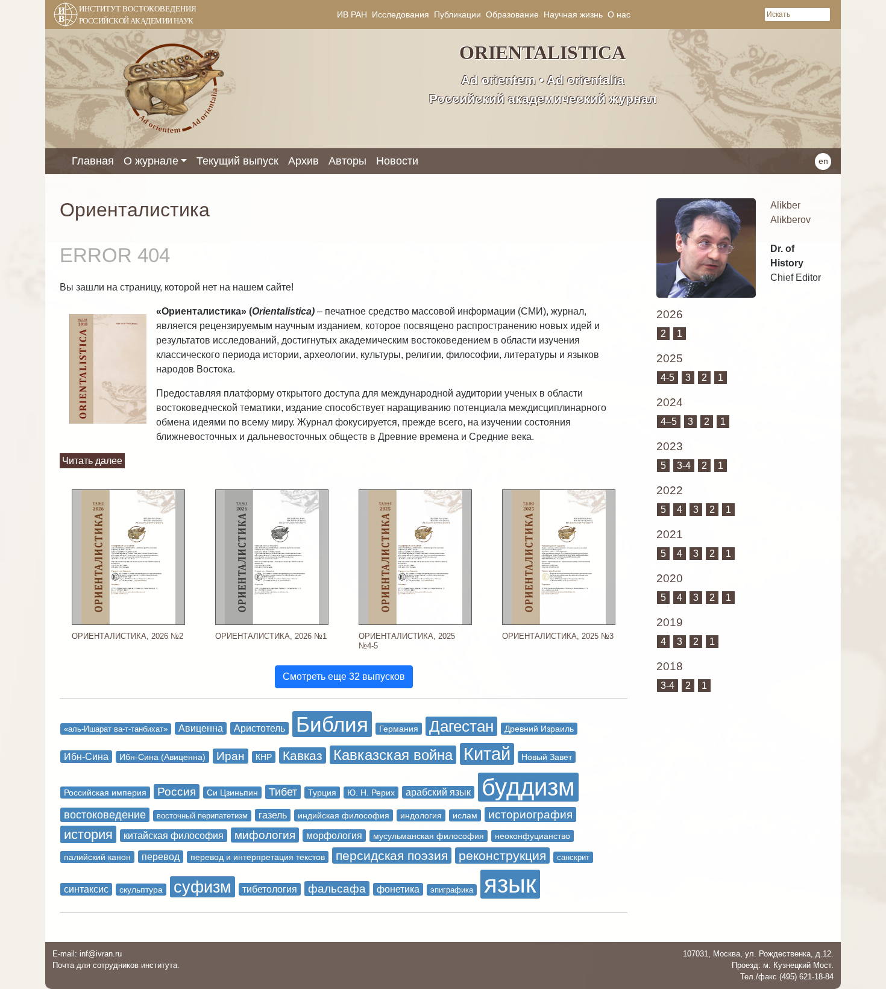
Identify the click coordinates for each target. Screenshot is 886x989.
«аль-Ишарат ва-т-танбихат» (116, 728)
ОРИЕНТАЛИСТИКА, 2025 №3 (558, 636)
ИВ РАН (352, 14)
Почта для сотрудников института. (116, 965)
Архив (303, 161)
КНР (264, 757)
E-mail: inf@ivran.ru (87, 953)
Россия (176, 791)
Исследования (400, 14)
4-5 (667, 377)
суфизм (202, 887)
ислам (465, 815)
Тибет (283, 792)
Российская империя (105, 792)
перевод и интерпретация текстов (257, 857)
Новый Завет (546, 757)
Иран (230, 756)
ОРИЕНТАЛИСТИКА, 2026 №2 (127, 636)
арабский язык (438, 792)
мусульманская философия (428, 836)
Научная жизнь (573, 14)
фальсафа (337, 888)
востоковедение (105, 815)
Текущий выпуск (237, 161)
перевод (161, 857)
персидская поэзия (392, 855)
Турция (322, 792)
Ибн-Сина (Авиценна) (162, 757)
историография (530, 814)
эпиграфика (451, 889)
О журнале (151, 161)
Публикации (457, 14)
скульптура (141, 889)
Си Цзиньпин (232, 792)
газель (273, 815)
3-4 (684, 465)
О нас (619, 14)
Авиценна (200, 728)
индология (421, 815)
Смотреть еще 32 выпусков (344, 676)
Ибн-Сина (86, 757)
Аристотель (259, 728)
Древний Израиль (539, 728)
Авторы (347, 161)
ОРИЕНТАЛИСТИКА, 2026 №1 (271, 636)
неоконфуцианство (532, 836)
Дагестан (461, 726)
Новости (397, 161)
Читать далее (92, 461)
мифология (264, 835)
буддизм (528, 787)
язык (510, 884)
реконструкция (502, 855)
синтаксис (86, 889)
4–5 (669, 421)
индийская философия (343, 815)
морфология (334, 835)
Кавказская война (393, 755)
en (823, 161)
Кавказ (302, 755)
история (88, 834)
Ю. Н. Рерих (371, 792)
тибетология (269, 889)
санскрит (573, 857)
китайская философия (174, 835)
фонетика (398, 889)
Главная (93, 161)
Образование (512, 14)
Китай (487, 754)
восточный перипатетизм (202, 815)
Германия (398, 728)
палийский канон (97, 857)
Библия (332, 724)
